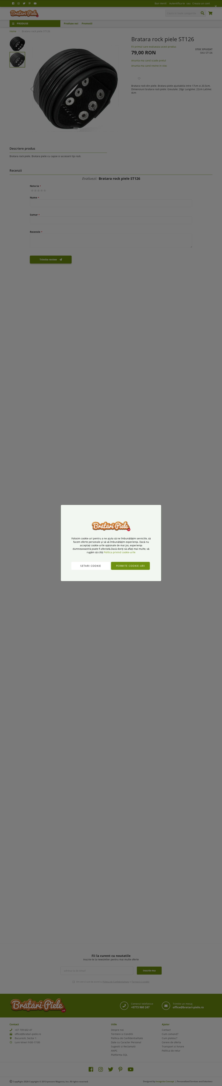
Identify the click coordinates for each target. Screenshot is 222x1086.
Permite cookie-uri (130, 565)
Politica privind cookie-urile (119, 552)
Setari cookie (90, 565)
